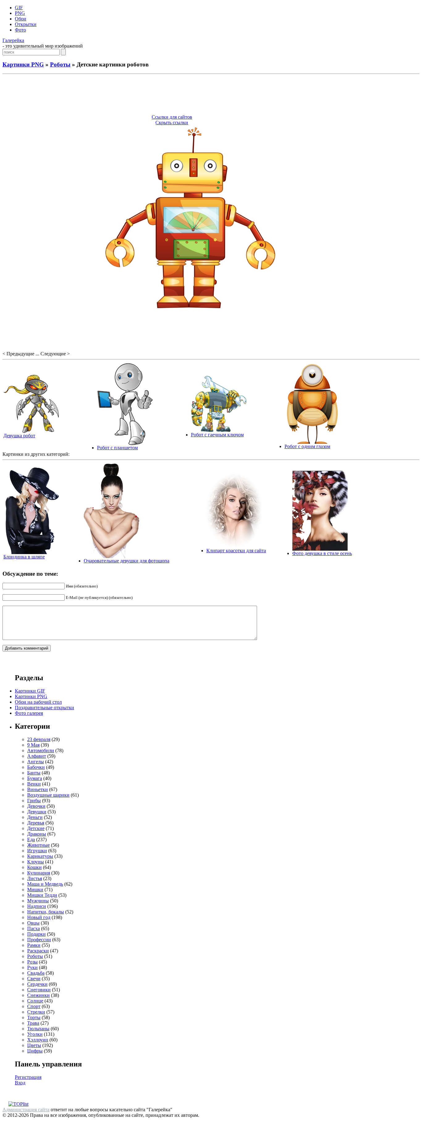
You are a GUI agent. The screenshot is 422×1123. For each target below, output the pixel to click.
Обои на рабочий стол (38, 702)
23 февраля (38, 739)
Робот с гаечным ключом (217, 434)
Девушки (36, 811)
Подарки (36, 934)
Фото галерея (29, 713)
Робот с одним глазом (307, 446)
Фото (20, 29)
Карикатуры (40, 856)
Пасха (33, 928)
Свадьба (35, 973)
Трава (33, 1023)
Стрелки (36, 1012)
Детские (35, 828)
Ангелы (35, 761)
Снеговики (39, 989)
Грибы (34, 800)
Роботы (60, 64)
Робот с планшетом (117, 447)
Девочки (36, 806)
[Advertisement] (211, 95)
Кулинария (38, 872)
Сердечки (37, 984)
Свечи (33, 978)
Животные (38, 845)
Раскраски (38, 950)
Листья (34, 878)
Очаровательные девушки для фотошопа (126, 560)
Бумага (34, 778)
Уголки (35, 1034)
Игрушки (37, 850)
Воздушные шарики (48, 795)
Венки (34, 783)
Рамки (33, 945)
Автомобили (40, 750)
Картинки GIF (30, 690)
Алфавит (36, 756)
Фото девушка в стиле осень (322, 553)
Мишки (35, 889)
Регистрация (28, 1077)
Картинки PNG (23, 64)
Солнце (35, 1000)
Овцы (33, 923)
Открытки (25, 24)
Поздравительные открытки (44, 707)
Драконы (36, 834)
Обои (20, 18)
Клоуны (35, 861)
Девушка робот (19, 435)
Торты (33, 1017)
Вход (20, 1082)
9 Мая (33, 745)
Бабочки (36, 767)
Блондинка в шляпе (24, 556)
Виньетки (37, 789)
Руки (32, 967)
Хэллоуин (37, 1039)
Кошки (34, 867)
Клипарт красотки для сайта (236, 550)
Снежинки (38, 995)
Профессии (39, 939)
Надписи (36, 906)
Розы (32, 961)
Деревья (35, 822)
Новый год (38, 917)
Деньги (35, 817)
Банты (33, 772)
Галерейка (13, 40)
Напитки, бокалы (45, 911)
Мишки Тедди (42, 895)
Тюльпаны (38, 1028)
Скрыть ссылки (171, 122)
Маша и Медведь (45, 884)
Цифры (35, 1050)
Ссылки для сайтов (172, 117)
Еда (31, 839)
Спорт (33, 1006)
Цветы (34, 1045)
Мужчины (38, 900)
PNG (20, 13)
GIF (19, 7)
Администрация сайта (25, 1109)
